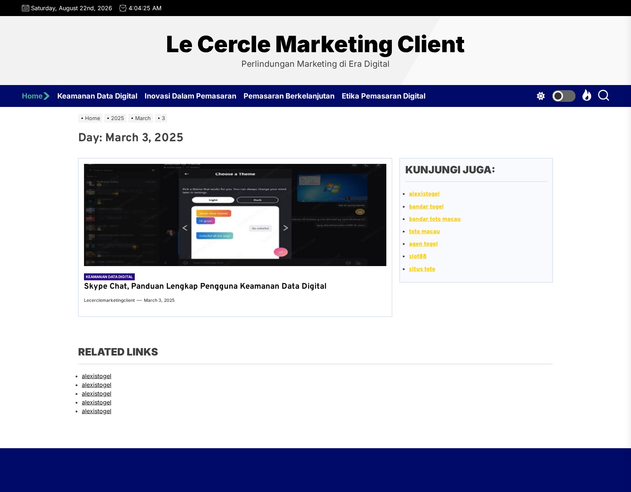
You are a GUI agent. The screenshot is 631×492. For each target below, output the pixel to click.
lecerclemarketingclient (109, 300)
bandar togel (426, 207)
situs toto (422, 269)
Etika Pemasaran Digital (383, 96)
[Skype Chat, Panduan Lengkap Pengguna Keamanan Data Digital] (235, 215)
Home (32, 96)
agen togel (423, 244)
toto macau (424, 231)
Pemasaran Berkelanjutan (289, 96)
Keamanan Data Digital (97, 96)
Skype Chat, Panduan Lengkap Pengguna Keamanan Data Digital (205, 287)
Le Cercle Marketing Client (315, 44)
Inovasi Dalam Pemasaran (190, 96)
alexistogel (96, 376)
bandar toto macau (435, 219)
